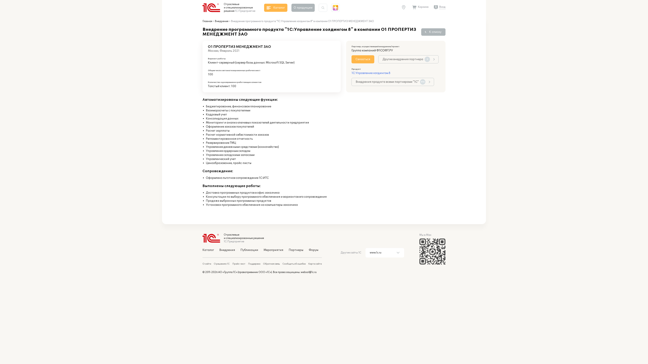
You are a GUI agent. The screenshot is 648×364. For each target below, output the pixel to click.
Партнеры (296, 250)
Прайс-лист (238, 264)
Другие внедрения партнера (405, 59)
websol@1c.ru (309, 272)
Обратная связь (271, 264)
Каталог (208, 250)
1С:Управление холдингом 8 (371, 73)
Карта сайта (315, 264)
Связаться (363, 59)
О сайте (206, 264)
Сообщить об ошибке (294, 264)
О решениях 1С (222, 264)
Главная (207, 21)
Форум (313, 250)
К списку (435, 32)
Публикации (249, 250)
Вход (442, 7)
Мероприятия (273, 250)
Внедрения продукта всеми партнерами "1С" (390, 82)
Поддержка (254, 264)
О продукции (303, 7)
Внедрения (221, 21)
